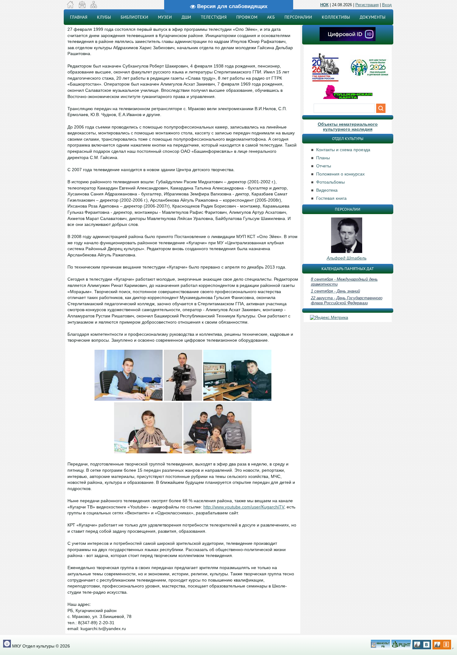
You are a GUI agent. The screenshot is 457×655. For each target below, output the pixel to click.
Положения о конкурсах (340, 173)
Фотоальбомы (330, 182)
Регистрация (367, 4)
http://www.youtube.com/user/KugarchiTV (243, 506)
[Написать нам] (82, 6)
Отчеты (323, 165)
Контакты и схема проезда (343, 149)
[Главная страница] (70, 6)
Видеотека (327, 190)
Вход (387, 4)
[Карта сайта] (93, 6)
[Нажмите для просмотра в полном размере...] (129, 399)
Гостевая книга (331, 198)
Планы (323, 157)
